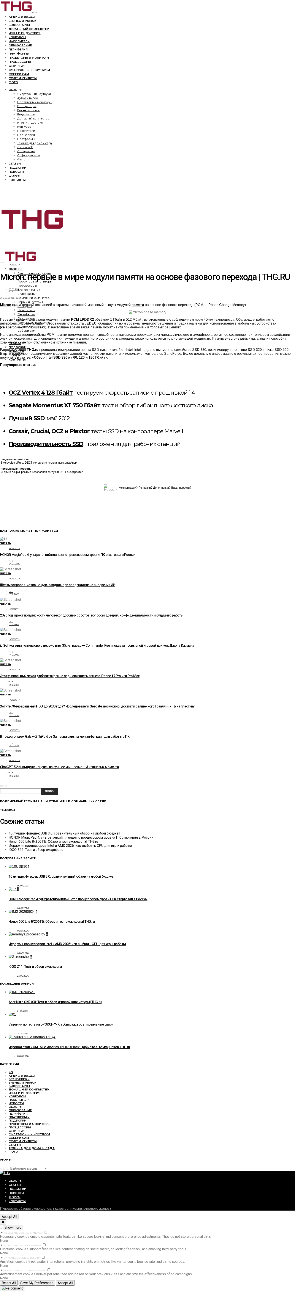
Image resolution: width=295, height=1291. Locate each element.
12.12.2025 (14, 685)
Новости (16, 171)
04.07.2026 (14, 563)
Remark (36, 1245)
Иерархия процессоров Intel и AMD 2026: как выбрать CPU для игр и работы (70, 846)
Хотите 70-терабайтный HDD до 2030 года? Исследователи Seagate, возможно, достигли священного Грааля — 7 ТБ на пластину (97, 706)
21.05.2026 (23, 1011)
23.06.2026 (23, 975)
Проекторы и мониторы (29, 57)
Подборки (17, 167)
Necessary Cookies (16, 1232)
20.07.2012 (14, 289)
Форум (15, 175)
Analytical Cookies (16, 1257)
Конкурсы (17, 37)
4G (11, 1072)
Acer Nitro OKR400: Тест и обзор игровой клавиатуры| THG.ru (55, 1002)
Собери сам (19, 74)
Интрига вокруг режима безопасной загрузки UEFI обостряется (42, 472)
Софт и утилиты (23, 78)
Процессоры (20, 61)
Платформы (19, 53)
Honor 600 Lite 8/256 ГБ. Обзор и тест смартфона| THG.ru (53, 841)
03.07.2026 (23, 953)
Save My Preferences (36, 1283)
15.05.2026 (22, 1033)
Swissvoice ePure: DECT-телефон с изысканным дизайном (39, 462)
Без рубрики (19, 1079)
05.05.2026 (23, 1056)
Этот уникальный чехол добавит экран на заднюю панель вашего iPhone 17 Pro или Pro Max (70, 676)
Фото (13, 82)
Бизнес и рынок (22, 20)
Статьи (15, 163)
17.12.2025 (14, 594)
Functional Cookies (17, 1245)
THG (11, 292)
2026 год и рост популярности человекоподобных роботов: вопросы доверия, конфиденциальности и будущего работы (92, 615)
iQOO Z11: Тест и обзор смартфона (36, 850)
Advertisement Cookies (19, 1270)
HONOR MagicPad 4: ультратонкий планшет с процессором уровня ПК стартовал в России (67, 555)
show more (13, 1227)
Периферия (18, 49)
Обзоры (15, 89)
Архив (4, 1168)
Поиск (4, 786)
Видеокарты (19, 25)
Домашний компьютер (29, 29)
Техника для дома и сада (34, 143)
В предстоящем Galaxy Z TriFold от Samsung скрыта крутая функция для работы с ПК (64, 736)
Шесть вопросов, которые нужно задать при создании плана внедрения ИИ (57, 585)
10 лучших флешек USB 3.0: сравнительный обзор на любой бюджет (64, 833)
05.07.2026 (23, 885)
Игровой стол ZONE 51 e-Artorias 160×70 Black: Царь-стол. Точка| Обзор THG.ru (69, 1047)
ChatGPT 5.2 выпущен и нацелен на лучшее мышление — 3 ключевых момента (59, 767)
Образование (20, 45)
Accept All (9, 1217)
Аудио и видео (22, 16)
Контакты (17, 180)
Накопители (19, 41)
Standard (36, 1232)
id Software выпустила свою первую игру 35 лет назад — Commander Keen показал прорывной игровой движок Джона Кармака (97, 645)
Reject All (9, 1283)
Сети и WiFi (18, 65)
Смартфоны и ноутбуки (29, 70)
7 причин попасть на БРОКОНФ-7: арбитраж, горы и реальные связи (61, 1024)
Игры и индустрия (25, 33)
